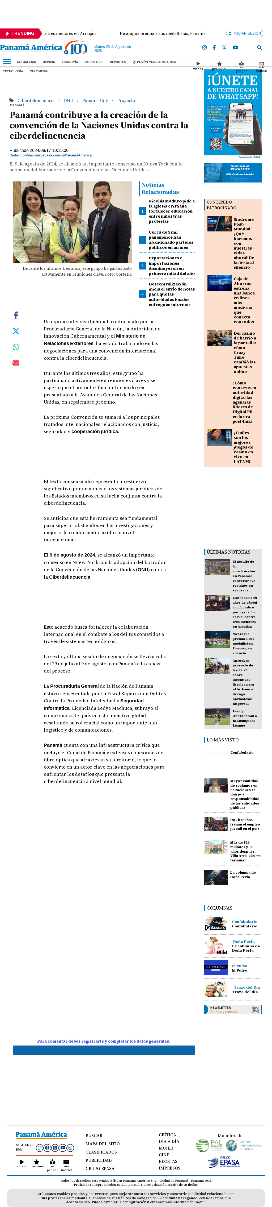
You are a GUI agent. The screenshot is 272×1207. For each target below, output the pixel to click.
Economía (70, 62)
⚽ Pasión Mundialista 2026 (154, 62)
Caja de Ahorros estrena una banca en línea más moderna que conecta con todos (244, 300)
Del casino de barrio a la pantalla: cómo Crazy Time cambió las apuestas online (245, 352)
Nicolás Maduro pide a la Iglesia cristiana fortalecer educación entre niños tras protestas (172, 211)
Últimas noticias (228, 552)
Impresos (169, 1168)
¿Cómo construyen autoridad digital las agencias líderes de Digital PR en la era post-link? (244, 402)
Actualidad (26, 62)
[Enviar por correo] (15, 364)
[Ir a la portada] (31, 48)
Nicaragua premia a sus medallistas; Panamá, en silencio (243, 643)
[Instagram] (205, 48)
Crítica (167, 1135)
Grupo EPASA (100, 1168)
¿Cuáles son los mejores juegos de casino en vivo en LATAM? (243, 447)
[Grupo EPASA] (224, 1166)
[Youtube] (235, 48)
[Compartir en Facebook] (16, 315)
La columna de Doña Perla (243, 874)
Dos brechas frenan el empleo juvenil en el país (245, 824)
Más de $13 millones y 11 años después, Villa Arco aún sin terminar (245, 851)
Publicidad (99, 1160)
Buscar (94, 1135)
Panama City (95, 100)
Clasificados (101, 1152)
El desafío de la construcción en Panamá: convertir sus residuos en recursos (244, 575)
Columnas (219, 908)
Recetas (168, 1161)
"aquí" (199, 1202)
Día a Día (169, 1141)
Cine (164, 1155)
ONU (69, 100)
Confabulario (242, 752)
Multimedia (39, 71)
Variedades (94, 62)
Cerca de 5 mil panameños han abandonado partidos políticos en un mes (171, 239)
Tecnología (13, 71)
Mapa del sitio (103, 1144)
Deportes (118, 62)
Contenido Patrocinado (221, 205)
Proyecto (126, 100)
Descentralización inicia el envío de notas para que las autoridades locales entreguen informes (172, 294)
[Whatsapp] (39, 1148)
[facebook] (214, 48)
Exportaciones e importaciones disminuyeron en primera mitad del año (172, 265)
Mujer (166, 1148)
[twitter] (224, 48)
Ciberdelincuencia (37, 100)
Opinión (49, 62)
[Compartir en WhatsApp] (16, 348)
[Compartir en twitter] (16, 331)
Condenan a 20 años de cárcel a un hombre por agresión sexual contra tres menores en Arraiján (245, 612)
